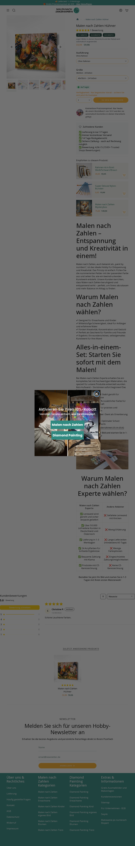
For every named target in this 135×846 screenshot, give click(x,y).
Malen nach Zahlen (67, 425)
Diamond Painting (67, 435)
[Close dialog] (96, 393)
